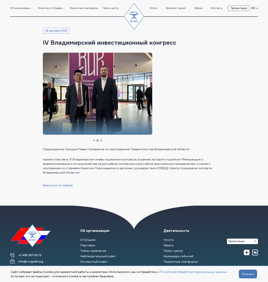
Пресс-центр (111, 8)
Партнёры (87, 245)
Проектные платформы (84, 8)
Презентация (239, 8)
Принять (248, 274)
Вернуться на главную (58, 185)
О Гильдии (88, 240)
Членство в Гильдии (50, 8)
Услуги (153, 8)
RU (253, 8)
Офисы (198, 8)
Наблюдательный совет (98, 256)
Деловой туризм (176, 8)
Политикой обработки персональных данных (193, 272)
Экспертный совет (94, 261)
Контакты (216, 8)
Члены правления (93, 250)
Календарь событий (178, 256)
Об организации (20, 8)
